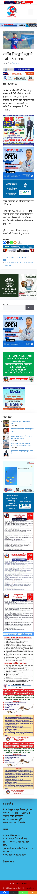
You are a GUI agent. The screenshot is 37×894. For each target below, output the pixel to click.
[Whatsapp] (11, 242)
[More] (15, 242)
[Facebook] (4, 242)
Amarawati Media (21, 883)
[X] (8, 242)
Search (5, 304)
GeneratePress (29, 888)
